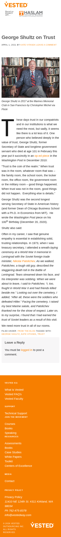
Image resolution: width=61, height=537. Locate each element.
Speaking (10, 432)
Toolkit (9, 461)
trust (41, 334)
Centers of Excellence (18, 465)
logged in (26, 350)
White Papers (13, 456)
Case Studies (13, 452)
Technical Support (16, 413)
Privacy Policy (13, 497)
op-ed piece (42, 155)
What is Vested (14, 389)
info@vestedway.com (18, 515)
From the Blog (27, 331)
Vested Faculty (14, 398)
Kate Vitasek (28, 334)
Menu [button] (30, 23)
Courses (10, 423)
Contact (9, 481)
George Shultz (11, 334)
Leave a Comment (46, 45)
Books (9, 428)
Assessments (13, 443)
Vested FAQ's (13, 394)
